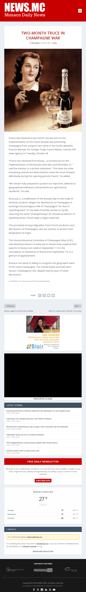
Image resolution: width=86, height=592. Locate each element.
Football (18, 429)
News (18, 413)
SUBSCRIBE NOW (43, 480)
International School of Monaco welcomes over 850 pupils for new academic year (38, 411)
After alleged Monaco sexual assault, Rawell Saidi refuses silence (31, 443)
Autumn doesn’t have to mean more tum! (22, 451)
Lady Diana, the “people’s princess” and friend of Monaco (29, 419)
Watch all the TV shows (43, 398)
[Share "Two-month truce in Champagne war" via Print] (53, 295)
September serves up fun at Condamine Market (25, 435)
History (18, 421)
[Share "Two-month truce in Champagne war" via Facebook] (40, 295)
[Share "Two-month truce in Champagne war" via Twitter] (44, 295)
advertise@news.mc (34, 537)
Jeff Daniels (35, 43)
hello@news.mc (42, 544)
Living (55, 43)
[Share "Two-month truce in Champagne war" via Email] (48, 295)
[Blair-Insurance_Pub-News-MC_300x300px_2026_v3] (43, 349)
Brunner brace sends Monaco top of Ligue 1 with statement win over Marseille (37, 427)
